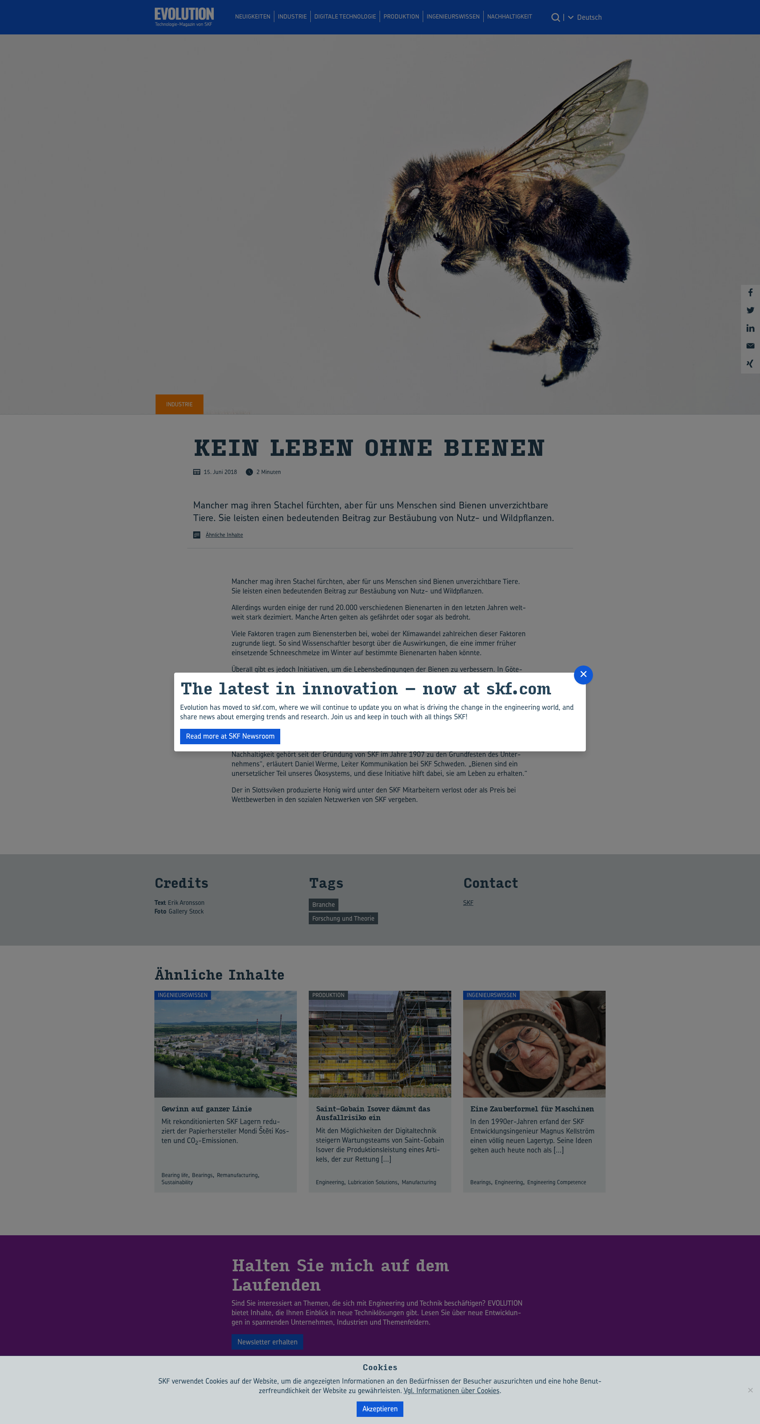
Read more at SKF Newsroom (230, 736)
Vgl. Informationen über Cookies (452, 1391)
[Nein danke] (750, 1390)
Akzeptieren (380, 1409)
